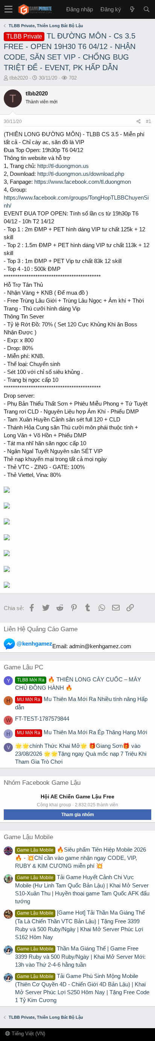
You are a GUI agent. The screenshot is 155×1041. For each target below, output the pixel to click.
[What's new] (132, 9)
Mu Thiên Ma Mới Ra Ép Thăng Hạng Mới (82, 732)
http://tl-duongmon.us (63, 166)
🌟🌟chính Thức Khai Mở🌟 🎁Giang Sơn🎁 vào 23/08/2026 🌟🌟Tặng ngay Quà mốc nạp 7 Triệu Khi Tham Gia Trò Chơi (80, 754)
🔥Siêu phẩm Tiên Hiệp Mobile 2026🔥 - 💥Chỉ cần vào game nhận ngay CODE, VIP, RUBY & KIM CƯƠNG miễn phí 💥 (80, 857)
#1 (148, 121)
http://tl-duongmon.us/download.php (80, 174)
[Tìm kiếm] (146, 9)
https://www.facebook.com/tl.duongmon (82, 181)
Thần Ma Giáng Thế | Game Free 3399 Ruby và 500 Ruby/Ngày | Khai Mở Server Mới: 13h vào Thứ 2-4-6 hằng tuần (80, 956)
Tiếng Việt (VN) (27, 1033)
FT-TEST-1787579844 (42, 718)
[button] (8, 9)
